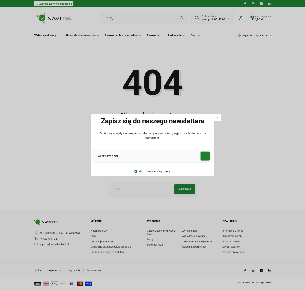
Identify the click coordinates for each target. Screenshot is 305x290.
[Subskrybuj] (205, 156)
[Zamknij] (217, 117)
